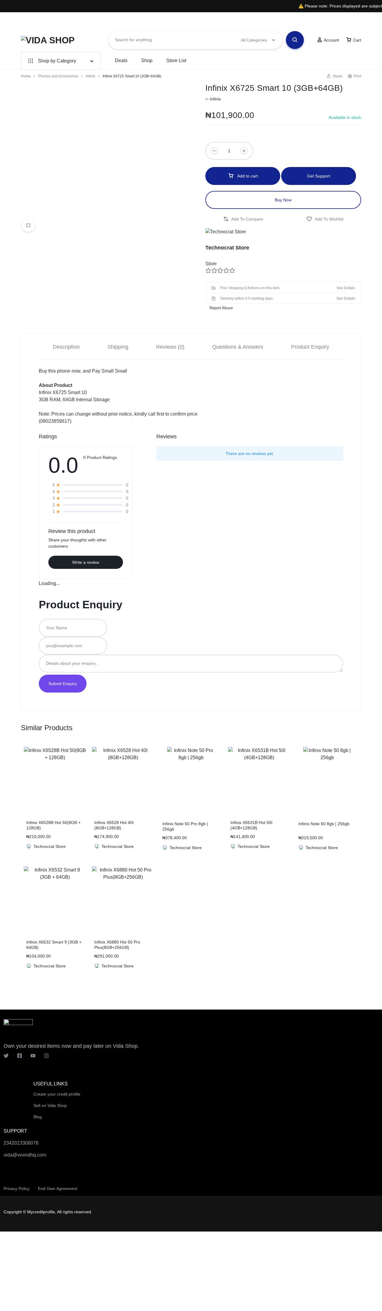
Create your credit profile (56, 1094)
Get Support (318, 176)
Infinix (90, 76)
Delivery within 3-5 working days (246, 298)
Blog (37, 1116)
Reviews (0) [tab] (170, 347)
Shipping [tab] (117, 347)
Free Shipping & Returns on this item (250, 288)
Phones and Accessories (58, 76)
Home (26, 76)
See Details (345, 288)
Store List (176, 60)
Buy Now (283, 199)
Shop (147, 60)
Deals (121, 60)
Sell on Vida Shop (50, 1105)
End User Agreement (57, 1188)
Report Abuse (220, 308)
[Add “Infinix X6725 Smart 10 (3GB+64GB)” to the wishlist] (325, 219)
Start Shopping (280, 21)
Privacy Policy (17, 1188)
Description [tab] (66, 347)
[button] (243, 219)
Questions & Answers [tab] (237, 347)
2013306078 (25, 1142)
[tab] (66, 346)
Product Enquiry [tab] (310, 347)
